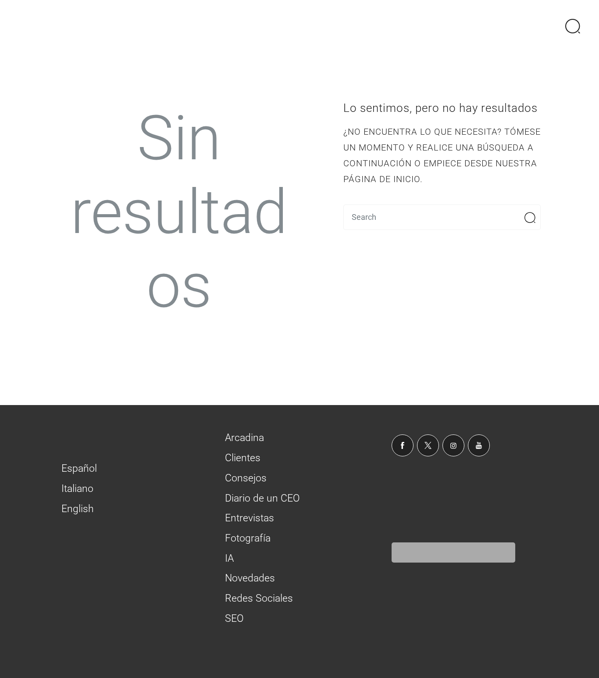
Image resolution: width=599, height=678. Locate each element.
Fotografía (248, 538)
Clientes (242, 458)
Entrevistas (249, 518)
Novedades (250, 578)
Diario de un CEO (262, 498)
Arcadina (244, 438)
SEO (234, 618)
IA (229, 558)
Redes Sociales (259, 598)
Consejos (246, 478)
